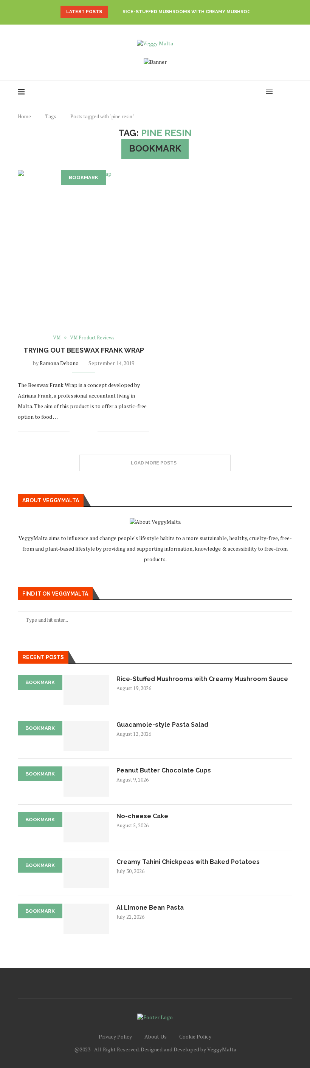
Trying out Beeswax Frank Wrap (83, 350)
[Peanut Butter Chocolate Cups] (86, 781)
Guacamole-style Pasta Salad (162, 724)
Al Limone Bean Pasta (150, 907)
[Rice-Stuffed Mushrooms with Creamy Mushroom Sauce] (86, 690)
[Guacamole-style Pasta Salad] (86, 736)
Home (24, 116)
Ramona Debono (59, 363)
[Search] (281, 92)
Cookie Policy (195, 1036)
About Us (155, 1036)
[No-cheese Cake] (86, 827)
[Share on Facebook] (80, 431)
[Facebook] (244, 92)
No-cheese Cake (142, 816)
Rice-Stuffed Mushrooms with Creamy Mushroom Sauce (197, 11)
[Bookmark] (288, 92)
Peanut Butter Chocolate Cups (163, 770)
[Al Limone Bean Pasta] (86, 919)
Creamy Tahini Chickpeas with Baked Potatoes (188, 861)
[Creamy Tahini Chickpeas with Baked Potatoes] (86, 873)
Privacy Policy (115, 1036)
